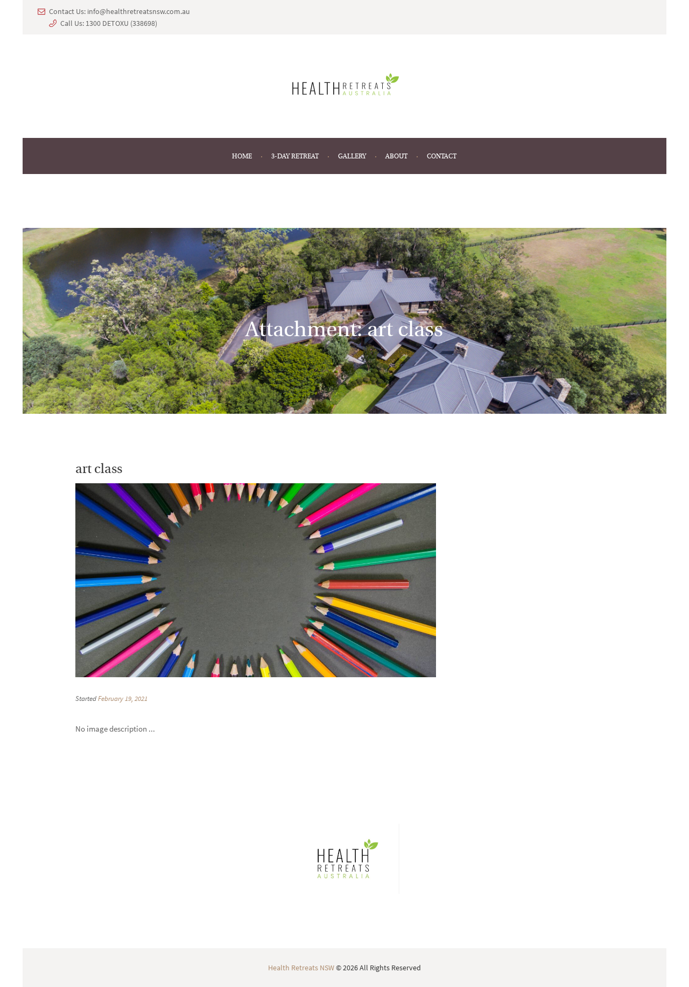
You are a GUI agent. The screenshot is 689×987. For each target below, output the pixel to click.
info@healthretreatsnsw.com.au (138, 11)
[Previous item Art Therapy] (165, 580)
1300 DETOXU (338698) (121, 23)
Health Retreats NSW (301, 967)
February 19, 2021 (122, 698)
